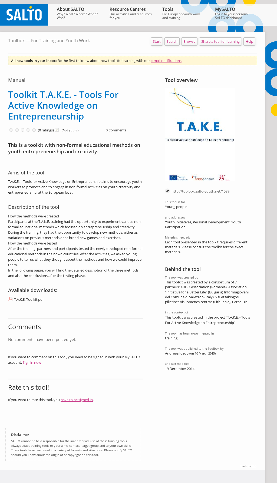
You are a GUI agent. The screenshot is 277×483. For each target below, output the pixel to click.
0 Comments (116, 130)
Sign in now (32, 362)
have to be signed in (77, 399)
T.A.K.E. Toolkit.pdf (29, 299)
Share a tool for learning (220, 41)
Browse (189, 41)
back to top (248, 466)
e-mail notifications (166, 60)
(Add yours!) (70, 130)
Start (157, 41)
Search (172, 41)
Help (249, 41)
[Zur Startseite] (24, 24)
